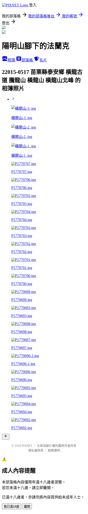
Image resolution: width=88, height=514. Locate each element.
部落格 (28, 60)
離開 (27, 506)
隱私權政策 (35, 450)
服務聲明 (54, 450)
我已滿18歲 (11, 506)
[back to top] (5, 437)
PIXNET (27, 445)
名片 (43, 60)
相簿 (12, 60)
